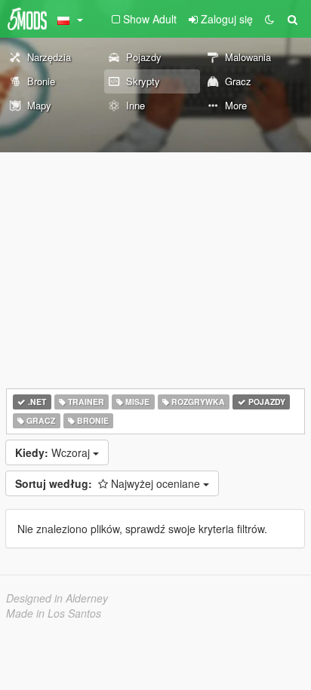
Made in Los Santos (53, 613)
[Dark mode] (269, 19)
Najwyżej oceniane (109, 483)
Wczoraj (54, 452)
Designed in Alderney (57, 598)
